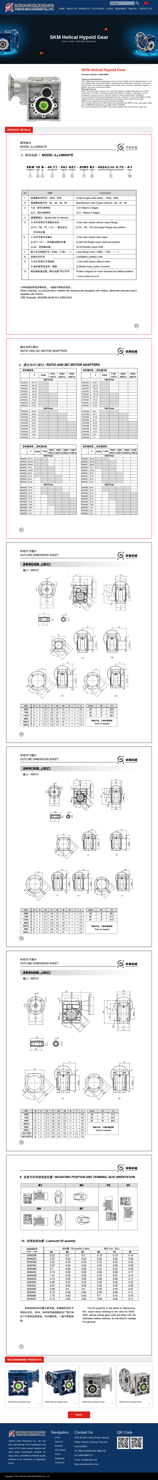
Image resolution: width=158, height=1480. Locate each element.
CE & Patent (60, 1450)
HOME (62, 9)
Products (59, 1446)
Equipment (59, 1458)
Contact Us (60, 1463)
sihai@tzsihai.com (89, 1460)
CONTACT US (145, 9)
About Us (59, 1442)
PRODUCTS (84, 9)
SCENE (109, 9)
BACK (79, 1415)
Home (64, 41)
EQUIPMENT (121, 9)
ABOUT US (72, 9)
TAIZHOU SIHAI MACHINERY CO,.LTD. (34, 1476)
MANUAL (133, 9)
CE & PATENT (98, 9)
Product (72, 41)
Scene (57, 1454)
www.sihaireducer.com (89, 1464)
